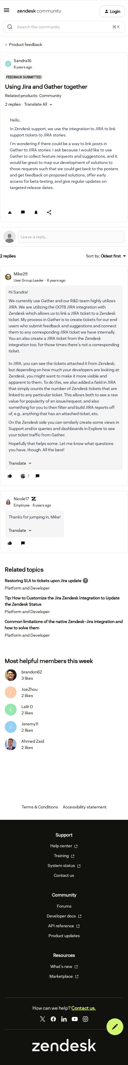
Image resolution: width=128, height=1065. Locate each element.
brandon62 (31, 672)
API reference (61, 926)
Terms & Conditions (40, 807)
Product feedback (25, 44)
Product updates (64, 935)
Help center (61, 845)
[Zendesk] (64, 1049)
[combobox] (64, 27)
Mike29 (20, 274)
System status (62, 865)
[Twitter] (43, 1019)
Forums (64, 906)
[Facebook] (53, 1019)
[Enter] (10, 27)
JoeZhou (29, 689)
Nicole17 (21, 498)
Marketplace (61, 976)
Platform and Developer (27, 588)
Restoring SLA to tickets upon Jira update (43, 580)
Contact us (64, 875)
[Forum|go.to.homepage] (39, 11)
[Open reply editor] (64, 236)
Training (62, 855)
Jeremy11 (29, 724)
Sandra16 (22, 60)
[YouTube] (75, 1019)
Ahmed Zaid (32, 741)
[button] (6, 12)
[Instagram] (85, 1019)
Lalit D (27, 706)
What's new (61, 966)
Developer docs (62, 916)
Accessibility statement (85, 807)
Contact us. (83, 1008)
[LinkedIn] (64, 1019)
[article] (64, 376)
